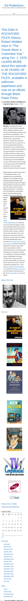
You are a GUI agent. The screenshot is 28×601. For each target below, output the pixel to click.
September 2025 (9, 559)
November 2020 (9, 574)
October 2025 (8, 556)
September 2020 (9, 576)
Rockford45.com (14, 273)
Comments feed (8, 594)
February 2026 (8, 549)
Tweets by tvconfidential (10, 507)
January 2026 (8, 551)
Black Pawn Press (20, 269)
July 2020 (6, 581)
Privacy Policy (19, 600)
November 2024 (9, 566)
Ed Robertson (14, 5)
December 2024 (8, 564)
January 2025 (8, 561)
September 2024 (9, 569)
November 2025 (9, 554)
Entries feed (7, 591)
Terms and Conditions (10, 600)
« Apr (2, 536)
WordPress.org (8, 596)
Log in (5, 589)
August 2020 (8, 579)
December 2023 (8, 571)
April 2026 (7, 544)
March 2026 (7, 546)
